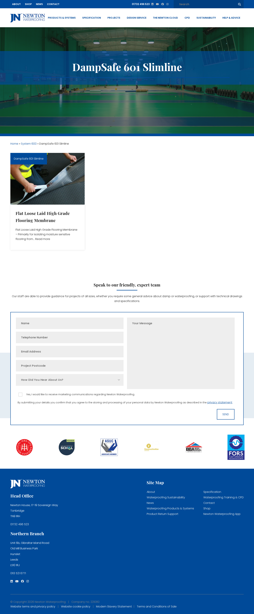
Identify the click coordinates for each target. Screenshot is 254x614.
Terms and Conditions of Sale (157, 606)
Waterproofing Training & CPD (223, 497)
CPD (187, 17)
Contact (53, 4)
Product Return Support (162, 514)
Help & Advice (231, 17)
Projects (113, 17)
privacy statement (219, 402)
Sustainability (206, 17)
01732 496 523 (19, 524)
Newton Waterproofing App (222, 514)
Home (14, 144)
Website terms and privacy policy (32, 606)
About (16, 4)
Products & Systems (62, 17)
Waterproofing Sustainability (166, 497)
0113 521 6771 (18, 573)
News (39, 4)
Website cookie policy (75, 606)
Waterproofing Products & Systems (170, 508)
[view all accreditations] (21, 448)
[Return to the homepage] (27, 17)
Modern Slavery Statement (114, 606)
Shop (28, 4)
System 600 (29, 144)
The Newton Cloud (165, 17)
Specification (91, 17)
